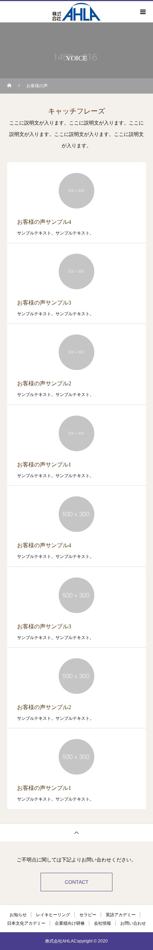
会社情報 (102, 923)
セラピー (87, 914)
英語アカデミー (121, 914)
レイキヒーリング (53, 914)
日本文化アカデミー (26, 923)
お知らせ (18, 914)
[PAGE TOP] (76, 832)
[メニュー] (142, 11)
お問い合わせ (133, 923)
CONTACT (77, 882)
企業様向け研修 (70, 923)
